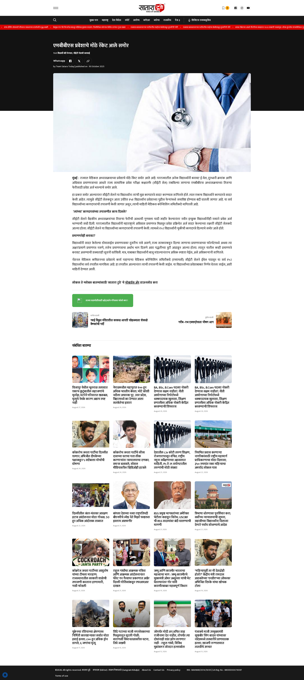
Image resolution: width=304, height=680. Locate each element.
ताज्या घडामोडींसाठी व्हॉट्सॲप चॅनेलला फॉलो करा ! (107, 300)
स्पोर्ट (127, 20)
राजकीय (167, 20)
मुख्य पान (93, 20)
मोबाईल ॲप (132, 282)
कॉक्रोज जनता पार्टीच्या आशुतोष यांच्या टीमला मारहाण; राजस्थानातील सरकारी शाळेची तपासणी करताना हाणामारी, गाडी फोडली (90, 578)
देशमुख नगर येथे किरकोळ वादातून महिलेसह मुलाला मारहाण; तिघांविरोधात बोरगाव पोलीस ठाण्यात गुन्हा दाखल (79, 27)
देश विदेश (116, 20)
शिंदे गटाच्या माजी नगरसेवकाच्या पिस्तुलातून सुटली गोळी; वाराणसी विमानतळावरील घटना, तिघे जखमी (131, 637)
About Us (146, 670)
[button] (55, 8)
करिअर (146, 20)
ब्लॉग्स (157, 20)
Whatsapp (59, 61)
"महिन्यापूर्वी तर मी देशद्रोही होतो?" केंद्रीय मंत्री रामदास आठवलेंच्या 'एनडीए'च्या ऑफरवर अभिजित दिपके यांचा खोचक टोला (212, 578)
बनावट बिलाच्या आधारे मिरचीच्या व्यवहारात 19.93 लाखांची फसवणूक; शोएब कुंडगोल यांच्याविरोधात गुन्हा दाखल (263, 27)
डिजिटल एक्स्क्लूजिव (201, 20)
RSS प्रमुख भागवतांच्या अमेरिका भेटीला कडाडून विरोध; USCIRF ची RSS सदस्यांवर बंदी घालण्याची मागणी (172, 519)
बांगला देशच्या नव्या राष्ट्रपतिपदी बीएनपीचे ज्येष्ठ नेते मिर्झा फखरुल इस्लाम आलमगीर (131, 517)
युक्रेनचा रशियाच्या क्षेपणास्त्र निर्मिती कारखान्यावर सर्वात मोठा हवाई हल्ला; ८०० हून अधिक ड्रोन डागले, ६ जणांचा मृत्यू (90, 637)
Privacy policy (173, 670)
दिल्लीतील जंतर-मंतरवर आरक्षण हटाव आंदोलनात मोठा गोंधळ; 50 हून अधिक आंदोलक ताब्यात (90, 517)
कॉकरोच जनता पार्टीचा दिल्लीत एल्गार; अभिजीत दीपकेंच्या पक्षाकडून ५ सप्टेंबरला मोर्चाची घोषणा (90, 458)
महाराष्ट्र (105, 20)
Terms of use (61, 675)
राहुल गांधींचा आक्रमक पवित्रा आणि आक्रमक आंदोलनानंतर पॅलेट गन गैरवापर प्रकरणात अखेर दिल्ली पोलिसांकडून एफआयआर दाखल (131, 578)
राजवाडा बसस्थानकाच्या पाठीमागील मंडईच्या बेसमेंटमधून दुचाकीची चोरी (144, 27)
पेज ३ (177, 20)
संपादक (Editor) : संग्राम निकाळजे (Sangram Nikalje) (116, 670)
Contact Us (158, 670)
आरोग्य (136, 20)
